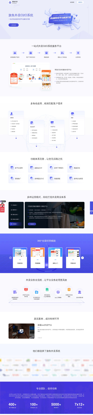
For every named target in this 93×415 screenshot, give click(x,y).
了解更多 (32, 224)
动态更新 (72, 2)
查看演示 (80, 2)
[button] (82, 257)
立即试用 (13, 25)
